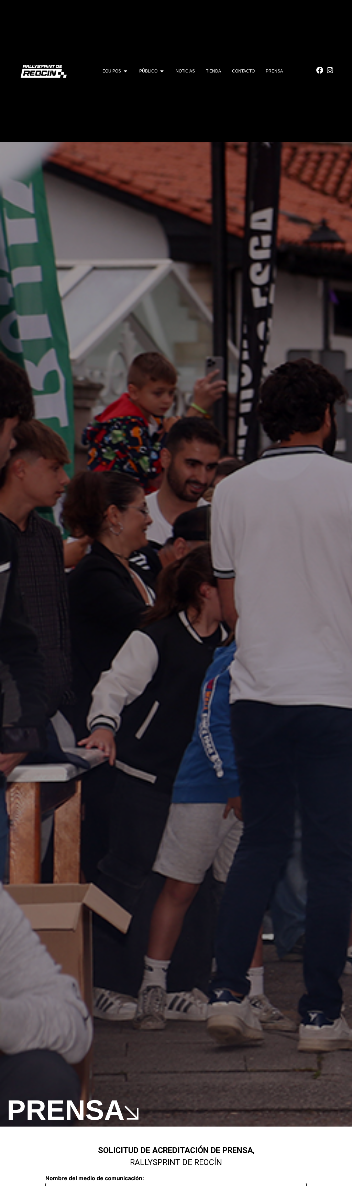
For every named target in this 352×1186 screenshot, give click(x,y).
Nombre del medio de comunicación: (94, 1178)
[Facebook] (319, 70)
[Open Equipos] (125, 71)
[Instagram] (330, 70)
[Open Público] (162, 71)
